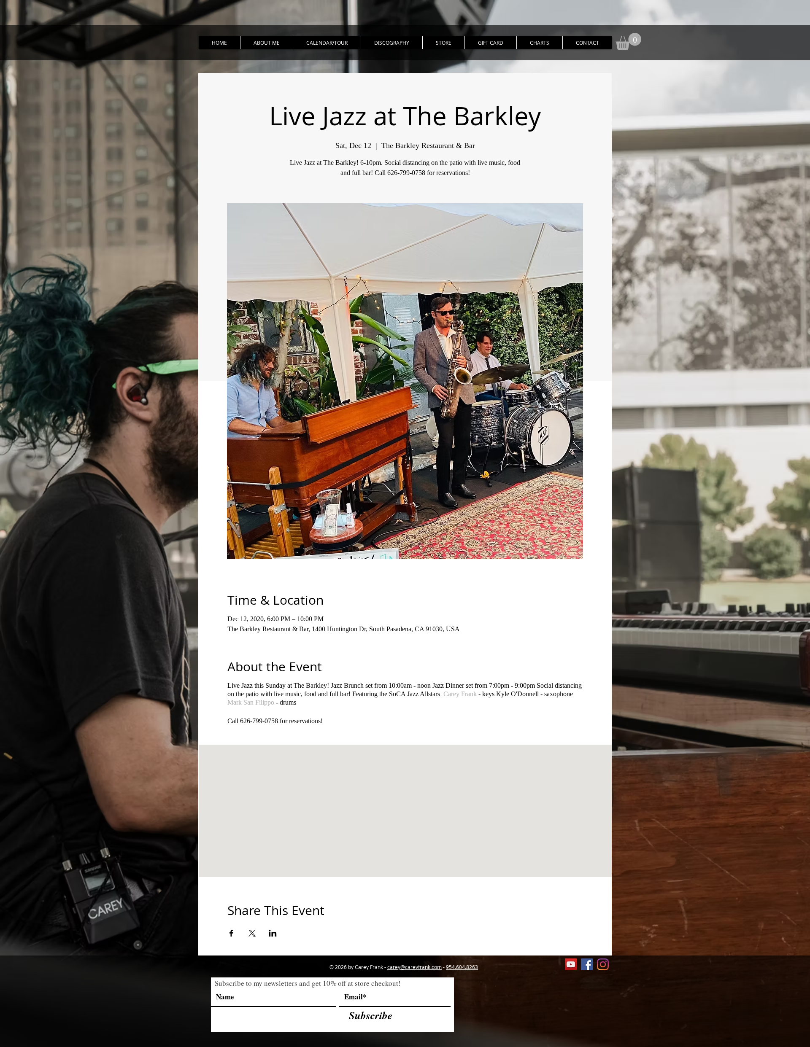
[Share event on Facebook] (231, 933)
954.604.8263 (462, 967)
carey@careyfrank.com (414, 967)
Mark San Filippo (250, 702)
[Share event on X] (252, 933)
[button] (628, 41)
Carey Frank (460, 693)
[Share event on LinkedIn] (273, 933)
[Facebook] (587, 964)
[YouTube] (571, 964)
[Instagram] (603, 964)
